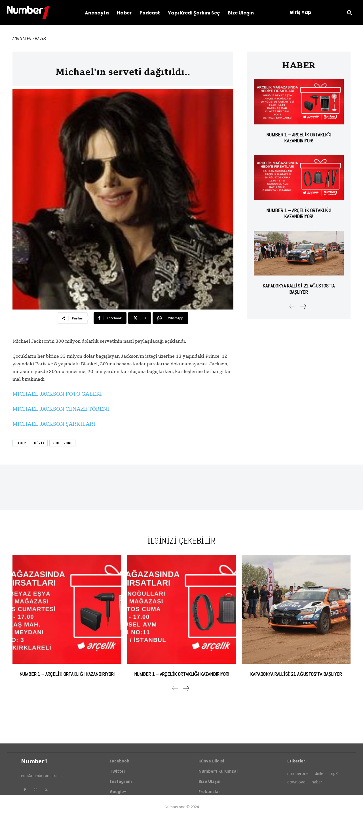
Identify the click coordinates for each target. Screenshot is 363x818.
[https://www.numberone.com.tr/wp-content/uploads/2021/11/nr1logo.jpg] (28, 12)
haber (21, 443)
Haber (40, 38)
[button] (349, 12)
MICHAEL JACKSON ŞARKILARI (53, 423)
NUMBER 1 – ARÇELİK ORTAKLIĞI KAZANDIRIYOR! (298, 137)
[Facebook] (24, 789)
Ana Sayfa (21, 38)
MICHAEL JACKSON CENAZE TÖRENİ (60, 408)
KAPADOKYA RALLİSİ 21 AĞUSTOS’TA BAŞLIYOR (299, 288)
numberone (62, 443)
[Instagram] (35, 789)
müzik (39, 443)
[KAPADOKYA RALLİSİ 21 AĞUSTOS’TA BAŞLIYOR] (299, 253)
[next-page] (303, 306)
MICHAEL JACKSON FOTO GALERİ (57, 393)
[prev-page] (292, 306)
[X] (46, 789)
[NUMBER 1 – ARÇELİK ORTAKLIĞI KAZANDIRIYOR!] (299, 101)
